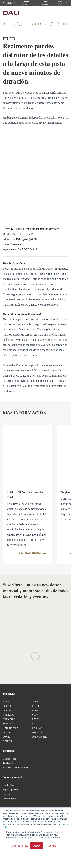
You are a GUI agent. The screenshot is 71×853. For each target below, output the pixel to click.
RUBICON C (9, 719)
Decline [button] (52, 845)
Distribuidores (9, 785)
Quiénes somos (9, 759)
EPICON (7, 710)
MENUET (7, 723)
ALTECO (36, 710)
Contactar (7, 794)
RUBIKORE (8, 715)
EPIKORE (7, 706)
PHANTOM (37, 732)
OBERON (7, 741)
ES (4, 24)
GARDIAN (37, 728)
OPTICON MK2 (10, 728)
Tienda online (9, 763)
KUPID (35, 706)
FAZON (6, 732)
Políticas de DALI (11, 798)
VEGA (35, 715)
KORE (6, 701)
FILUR (65, 24)
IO (33, 723)
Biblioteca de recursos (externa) (16, 767)
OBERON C (37, 701)
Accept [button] (36, 845)
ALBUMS (37, 24)
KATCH (36, 719)
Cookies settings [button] (20, 845)
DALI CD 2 (51, 24)
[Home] (11, 13)
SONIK (6, 737)
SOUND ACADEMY (18, 24)
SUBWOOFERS (39, 737)
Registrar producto (11, 789)
